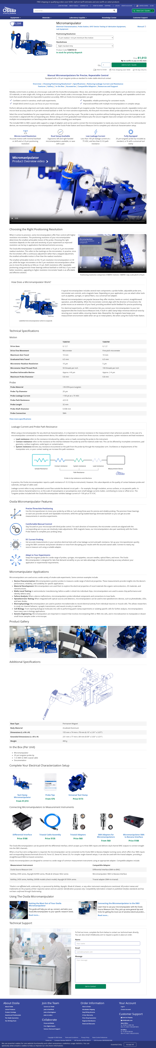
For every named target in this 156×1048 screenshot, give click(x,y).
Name (77, 939)
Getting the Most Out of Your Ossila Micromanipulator (45, 904)
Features (42, 86)
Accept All (130, 1044)
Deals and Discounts (88, 1023)
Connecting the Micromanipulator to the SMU (119, 903)
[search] (114, 11)
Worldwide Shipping (88, 1009)
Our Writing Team (10, 1021)
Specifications (79, 84)
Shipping (107, 6)
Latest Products (10, 1009)
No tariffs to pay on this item (135, 61)
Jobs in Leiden (48, 1015)
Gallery (50, 86)
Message (78, 956)
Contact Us (84, 6)
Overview (37, 84)
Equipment (15, 18)
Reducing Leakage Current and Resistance (105, 84)
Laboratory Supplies (77, 18)
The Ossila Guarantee (12, 1018)
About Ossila (73, 6)
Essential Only (116, 1044)
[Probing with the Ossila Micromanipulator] (34, 642)
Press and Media (49, 1023)
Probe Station (83, 26)
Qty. (99, 65)
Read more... (34, 915)
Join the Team (62, 6)
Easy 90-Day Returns (88, 1012)
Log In (117, 6)
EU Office (124, 1030)
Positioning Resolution (66, 34)
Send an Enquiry (127, 1017)
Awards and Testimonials (13, 1015)
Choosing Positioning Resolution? (57, 84)
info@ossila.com (127, 1020)
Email (77, 948)
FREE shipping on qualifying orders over (55, 2)
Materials (46, 18)
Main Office (124, 1023)
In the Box (60, 86)
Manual (140, 26)
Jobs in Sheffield (49, 1009)
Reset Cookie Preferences (99, 1037)
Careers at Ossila (49, 1006)
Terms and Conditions (71, 1037)
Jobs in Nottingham (50, 1012)
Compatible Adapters (87, 86)
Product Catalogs (10, 1012)
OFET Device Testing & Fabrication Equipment (108, 26)
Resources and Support (108, 86)
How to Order (98, 6)
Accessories (71, 86)
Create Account (126, 6)
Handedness (61, 42)
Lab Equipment (62, 29)
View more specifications (20, 419)
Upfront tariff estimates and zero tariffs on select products (96, 2)
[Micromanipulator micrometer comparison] (83, 642)
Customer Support (140, 18)
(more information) (56, 1046)
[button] (141, 6)
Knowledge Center (109, 18)
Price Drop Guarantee (89, 1018)
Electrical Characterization (66, 26)
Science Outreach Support (52, 1029)
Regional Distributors (88, 1021)
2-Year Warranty (87, 1015)
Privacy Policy (85, 1037)
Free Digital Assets (49, 1026)
